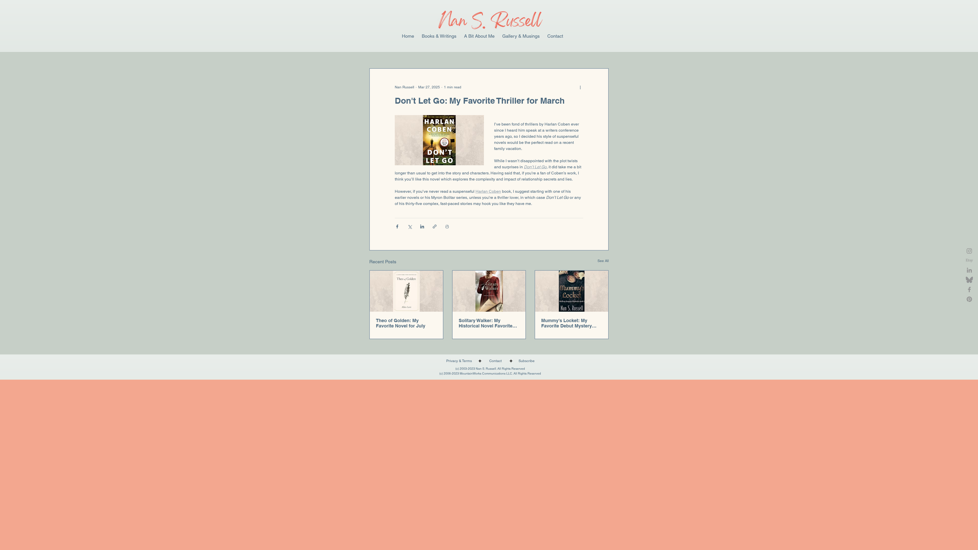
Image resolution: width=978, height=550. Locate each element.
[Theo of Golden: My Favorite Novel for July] (406, 291)
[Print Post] (447, 226)
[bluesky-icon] (969, 279)
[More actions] (580, 87)
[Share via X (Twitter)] (409, 226)
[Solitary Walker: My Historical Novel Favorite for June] (489, 291)
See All (603, 261)
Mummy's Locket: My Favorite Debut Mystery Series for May (566, 323)
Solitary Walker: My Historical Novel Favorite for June (485, 323)
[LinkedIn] (969, 270)
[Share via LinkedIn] (422, 226)
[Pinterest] (969, 299)
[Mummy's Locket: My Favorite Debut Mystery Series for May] (571, 291)
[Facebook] (969, 289)
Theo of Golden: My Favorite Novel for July (400, 323)
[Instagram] (969, 250)
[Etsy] (969, 260)
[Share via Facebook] (397, 226)
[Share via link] (434, 226)
